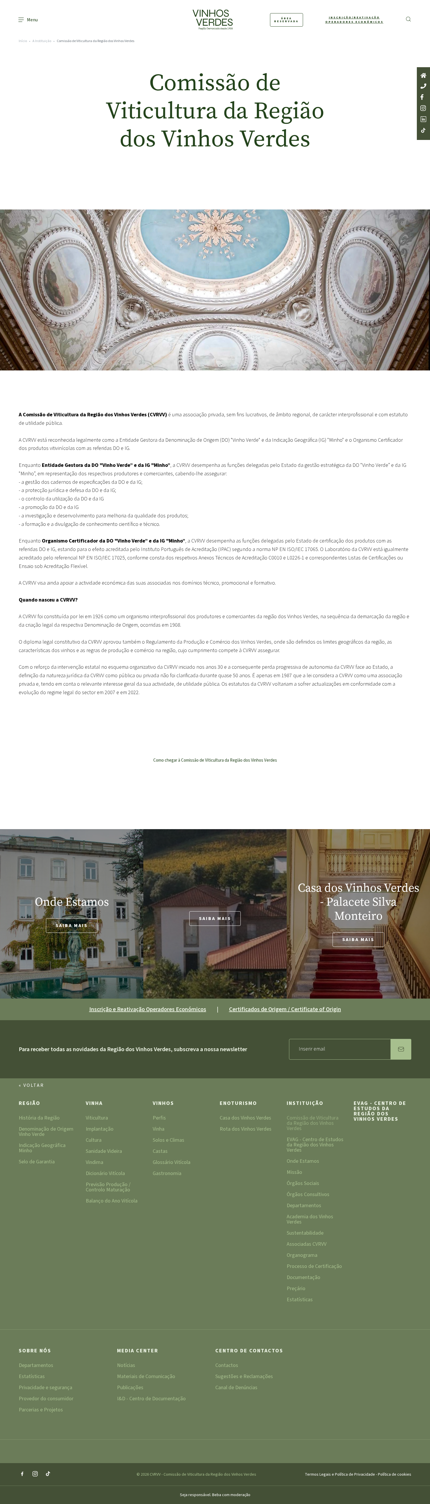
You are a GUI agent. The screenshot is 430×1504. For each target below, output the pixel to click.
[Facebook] (22, 1474)
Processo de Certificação (314, 1267)
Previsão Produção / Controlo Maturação (108, 1187)
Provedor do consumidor (46, 1399)
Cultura (94, 1141)
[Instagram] (35, 1474)
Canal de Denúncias (236, 1388)
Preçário (296, 1289)
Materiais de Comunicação (146, 1377)
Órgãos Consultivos (308, 1195)
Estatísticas (300, 1300)
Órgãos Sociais (303, 1184)
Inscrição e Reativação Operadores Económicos (147, 1009)
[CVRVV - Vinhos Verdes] (201, 19)
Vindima (94, 1163)
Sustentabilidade (305, 1234)
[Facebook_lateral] (423, 97)
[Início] (423, 76)
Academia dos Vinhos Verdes (310, 1220)
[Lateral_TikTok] (423, 130)
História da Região (39, 1118)
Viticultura (97, 1118)
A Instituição (41, 41)
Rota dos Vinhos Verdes (245, 1130)
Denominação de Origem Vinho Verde (46, 1132)
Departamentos (304, 1206)
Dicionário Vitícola (105, 1174)
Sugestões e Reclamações (244, 1377)
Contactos (226, 1366)
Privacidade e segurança (45, 1388)
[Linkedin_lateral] (423, 119)
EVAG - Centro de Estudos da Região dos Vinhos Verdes (315, 1145)
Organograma (302, 1256)
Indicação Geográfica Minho (42, 1148)
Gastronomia (167, 1174)
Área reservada (286, 19)
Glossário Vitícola (171, 1163)
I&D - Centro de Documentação (151, 1399)
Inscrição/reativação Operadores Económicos (354, 19)
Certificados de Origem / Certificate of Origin (285, 1009)
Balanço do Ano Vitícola (111, 1201)
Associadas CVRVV (306, 1245)
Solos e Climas (168, 1141)
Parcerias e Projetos (41, 1410)
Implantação (99, 1130)
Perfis (159, 1118)
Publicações (130, 1388)
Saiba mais (72, 925)
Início (23, 41)
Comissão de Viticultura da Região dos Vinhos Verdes (312, 1123)
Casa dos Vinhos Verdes (245, 1118)
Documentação (303, 1278)
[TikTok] (47, 1474)
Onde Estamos (303, 1162)
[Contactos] (423, 86)
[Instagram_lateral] (423, 108)
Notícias (126, 1366)
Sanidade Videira (104, 1152)
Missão (294, 1173)
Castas (160, 1152)
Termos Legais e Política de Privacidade (340, 1474)
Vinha (94, 1104)
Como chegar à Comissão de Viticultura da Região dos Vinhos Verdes (215, 760)
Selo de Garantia (37, 1162)
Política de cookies (394, 1474)
